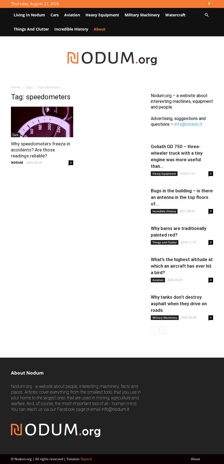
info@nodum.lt (188, 124)
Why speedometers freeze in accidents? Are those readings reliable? (40, 149)
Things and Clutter (31, 29)
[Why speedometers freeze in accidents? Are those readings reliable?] (42, 122)
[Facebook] (209, 4)
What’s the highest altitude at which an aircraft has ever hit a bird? (182, 266)
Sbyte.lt (86, 459)
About (195, 459)
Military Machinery (142, 14)
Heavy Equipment (102, 14)
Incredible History (71, 29)
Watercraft (175, 14)
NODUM (17, 162)
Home (15, 87)
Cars (55, 14)
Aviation (72, 14)
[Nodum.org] (112, 58)
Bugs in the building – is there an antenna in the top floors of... (182, 197)
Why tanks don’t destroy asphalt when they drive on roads (179, 303)
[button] (206, 15)
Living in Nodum (29, 14)
